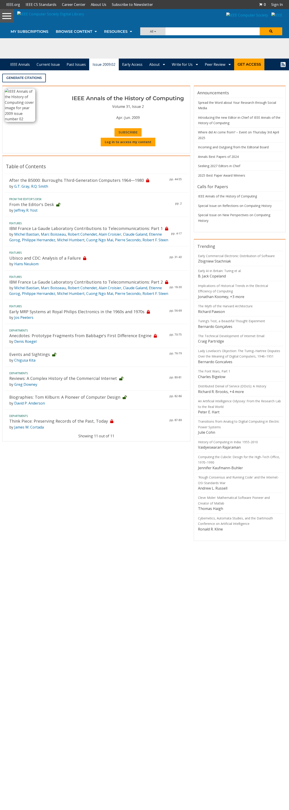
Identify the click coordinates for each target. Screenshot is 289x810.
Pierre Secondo (128, 239)
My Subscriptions (29, 31)
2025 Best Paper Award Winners (221, 175)
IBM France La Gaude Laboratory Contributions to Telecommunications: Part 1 (86, 228)
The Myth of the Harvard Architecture (225, 306)
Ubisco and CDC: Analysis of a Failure (45, 258)
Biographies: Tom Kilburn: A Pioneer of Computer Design (64, 397)
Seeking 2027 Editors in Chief (219, 166)
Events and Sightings (29, 354)
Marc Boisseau (53, 234)
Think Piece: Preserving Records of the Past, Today (58, 421)
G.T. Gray (21, 186)
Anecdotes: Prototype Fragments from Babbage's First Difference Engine (80, 335)
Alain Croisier (110, 234)
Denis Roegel (25, 341)
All (152, 31)
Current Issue (48, 64)
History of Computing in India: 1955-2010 (228, 442)
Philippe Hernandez (38, 239)
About (155, 64)
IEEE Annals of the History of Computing (227, 196)
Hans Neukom (26, 263)
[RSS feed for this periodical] (283, 64)
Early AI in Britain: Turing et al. (219, 271)
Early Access (132, 64)
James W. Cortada (29, 427)
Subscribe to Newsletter (132, 4)
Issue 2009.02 (104, 64)
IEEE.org (13, 4)
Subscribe (128, 132)
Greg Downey (25, 384)
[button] (262, 4)
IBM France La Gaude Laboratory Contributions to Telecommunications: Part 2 (86, 282)
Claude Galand (135, 234)
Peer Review (215, 64)
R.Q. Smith (39, 186)
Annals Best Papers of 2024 (218, 156)
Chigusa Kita (24, 360)
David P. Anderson (29, 403)
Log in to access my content (128, 142)
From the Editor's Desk (31, 204)
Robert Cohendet (82, 234)
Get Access (249, 64)
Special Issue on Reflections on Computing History (235, 206)
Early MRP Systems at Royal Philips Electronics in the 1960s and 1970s (76, 311)
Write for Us (182, 64)
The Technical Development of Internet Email (231, 336)
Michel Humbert (70, 239)
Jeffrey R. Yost (25, 210)
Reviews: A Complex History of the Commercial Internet (63, 378)
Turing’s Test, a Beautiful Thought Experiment (231, 321)
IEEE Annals (20, 64)
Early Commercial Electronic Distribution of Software (236, 256)
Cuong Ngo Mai (99, 239)
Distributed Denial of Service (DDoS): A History (232, 386)
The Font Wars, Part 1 (214, 371)
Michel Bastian (26, 234)
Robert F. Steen (155, 239)
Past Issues (76, 64)
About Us (98, 4)
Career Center (73, 4)
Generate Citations (24, 78)
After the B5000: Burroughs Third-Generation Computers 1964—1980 (76, 180)
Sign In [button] (277, 4)
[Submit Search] (271, 31)
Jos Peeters (23, 317)
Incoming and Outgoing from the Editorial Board (233, 147)
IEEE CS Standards (41, 4)
